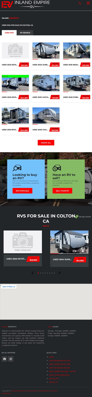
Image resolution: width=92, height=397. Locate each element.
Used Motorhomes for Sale (59, 360)
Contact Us (53, 382)
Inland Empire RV (19, 391)
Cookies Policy (44, 391)
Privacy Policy (32, 391)
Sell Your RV (62, 191)
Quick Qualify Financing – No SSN (62, 371)
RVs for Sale (22, 191)
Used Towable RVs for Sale (59, 364)
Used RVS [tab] (9, 33)
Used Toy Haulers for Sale (59, 368)
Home (51, 357)
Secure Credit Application (59, 375)
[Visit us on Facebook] (4, 359)
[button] (33, 273)
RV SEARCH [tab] (25, 33)
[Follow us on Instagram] (10, 359)
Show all (46, 143)
